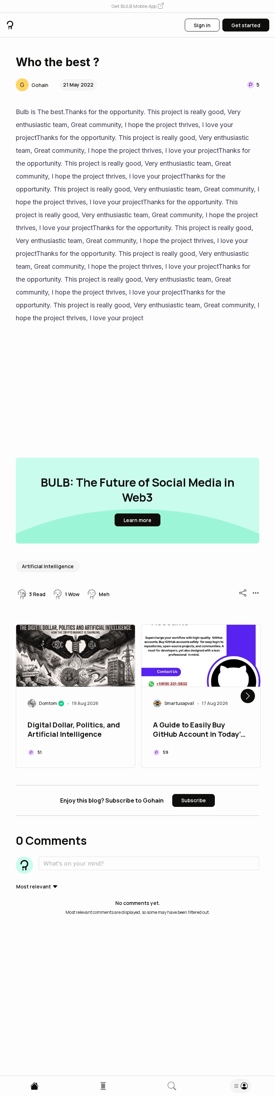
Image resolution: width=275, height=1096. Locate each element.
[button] (137, 6)
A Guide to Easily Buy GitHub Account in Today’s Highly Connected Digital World (198, 730)
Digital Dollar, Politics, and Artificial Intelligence (74, 729)
